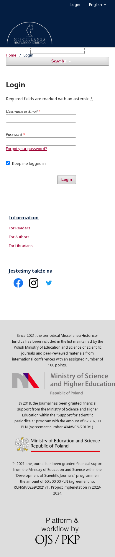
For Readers (19, 228)
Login (75, 4)
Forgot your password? (26, 148)
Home (11, 55)
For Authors (19, 236)
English (96, 4)
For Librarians (21, 245)
